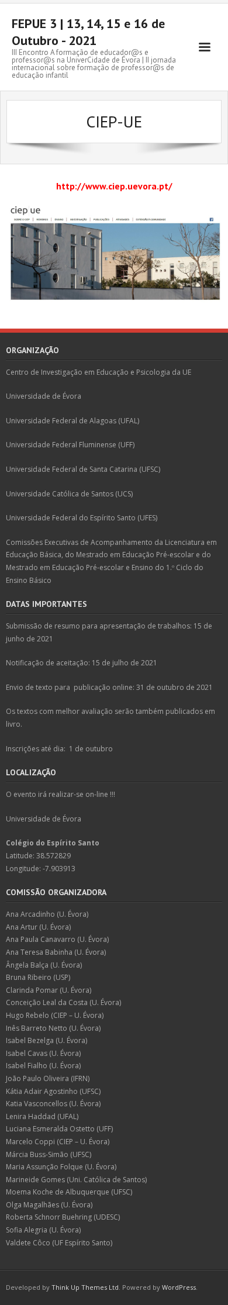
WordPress (179, 1287)
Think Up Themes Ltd (85, 1287)
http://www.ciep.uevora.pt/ (114, 186)
